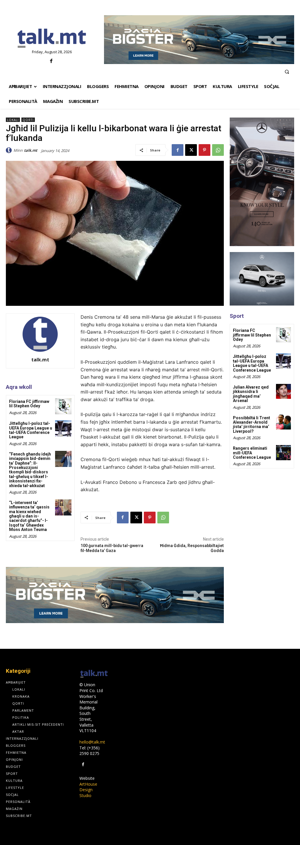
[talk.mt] (9, 150)
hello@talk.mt (92, 742)
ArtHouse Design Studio (88, 789)
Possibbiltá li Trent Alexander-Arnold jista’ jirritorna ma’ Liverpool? (251, 424)
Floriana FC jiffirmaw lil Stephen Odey (29, 403)
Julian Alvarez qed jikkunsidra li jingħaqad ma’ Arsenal (251, 394)
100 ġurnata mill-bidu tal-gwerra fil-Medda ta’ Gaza (112, 548)
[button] (286, 71)
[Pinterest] (204, 150)
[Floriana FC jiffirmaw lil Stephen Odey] (63, 406)
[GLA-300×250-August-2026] (262, 279)
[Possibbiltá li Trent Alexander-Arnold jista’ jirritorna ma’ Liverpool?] (283, 422)
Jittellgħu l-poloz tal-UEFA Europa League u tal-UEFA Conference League (30, 430)
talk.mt (30, 150)
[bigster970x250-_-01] (199, 39)
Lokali (13, 120)
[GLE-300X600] (262, 182)
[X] (191, 150)
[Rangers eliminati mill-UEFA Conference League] (283, 452)
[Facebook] (51, 61)
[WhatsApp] (218, 150)
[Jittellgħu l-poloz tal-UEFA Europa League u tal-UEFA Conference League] (63, 428)
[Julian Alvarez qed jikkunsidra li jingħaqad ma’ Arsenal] (283, 391)
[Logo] (52, 38)
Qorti (28, 120)
